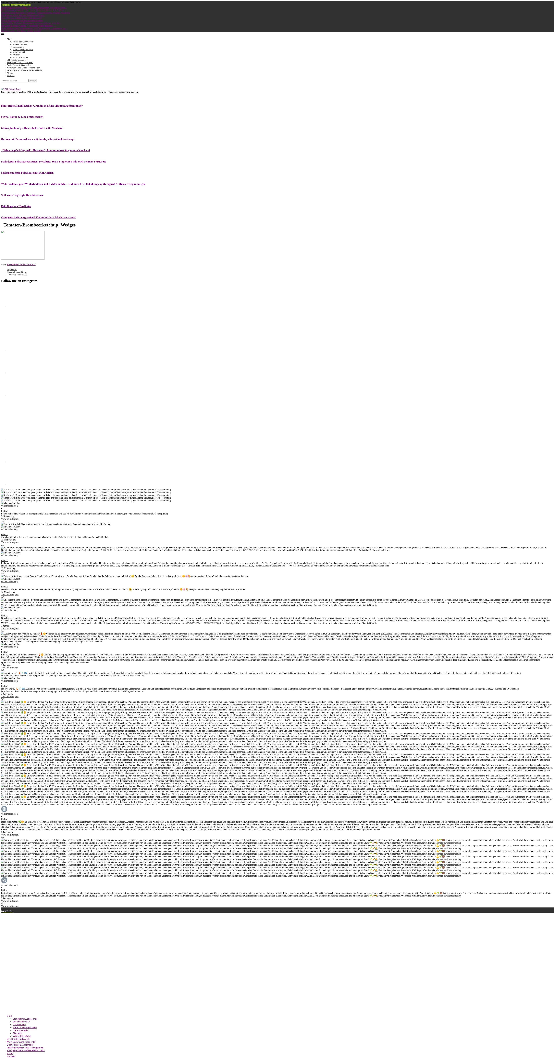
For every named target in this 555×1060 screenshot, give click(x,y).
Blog (9, 39)
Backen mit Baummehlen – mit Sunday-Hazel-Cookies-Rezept (37, 139)
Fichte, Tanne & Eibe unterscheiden (22, 116)
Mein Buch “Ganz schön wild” (20, 62)
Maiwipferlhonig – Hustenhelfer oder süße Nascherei (32, 128)
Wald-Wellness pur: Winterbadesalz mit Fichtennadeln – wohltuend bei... (34, 28)
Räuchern (17, 55)
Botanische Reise (20, 44)
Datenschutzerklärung (17, 272)
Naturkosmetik (19, 52)
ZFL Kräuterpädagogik (17, 60)
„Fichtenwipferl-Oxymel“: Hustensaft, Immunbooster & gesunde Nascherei (35, 13)
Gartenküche (18, 47)
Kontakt (10, 75)
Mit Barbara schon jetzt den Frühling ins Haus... (23, 15)
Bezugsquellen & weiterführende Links (24, 70)
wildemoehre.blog (9, 506)
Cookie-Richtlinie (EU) (17, 274)
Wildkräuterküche (20, 57)
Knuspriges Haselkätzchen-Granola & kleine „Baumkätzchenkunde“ (42, 105)
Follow (4, 511)
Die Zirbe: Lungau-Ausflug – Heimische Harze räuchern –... (28, 26)
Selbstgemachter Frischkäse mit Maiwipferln (27, 172)
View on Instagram (9, 519)
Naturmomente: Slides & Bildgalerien (23, 67)
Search (33, 81)
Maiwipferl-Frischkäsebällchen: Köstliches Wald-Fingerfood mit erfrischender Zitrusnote (53, 161)
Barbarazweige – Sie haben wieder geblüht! (21, 31)
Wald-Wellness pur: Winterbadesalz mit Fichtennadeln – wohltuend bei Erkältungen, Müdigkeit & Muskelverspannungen (73, 183)
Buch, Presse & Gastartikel (19, 65)
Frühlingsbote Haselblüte (16, 206)
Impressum (12, 269)
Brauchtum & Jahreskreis (23, 42)
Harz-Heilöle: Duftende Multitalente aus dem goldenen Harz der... (31, 23)
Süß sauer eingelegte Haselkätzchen (22, 195)
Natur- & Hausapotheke (23, 49)
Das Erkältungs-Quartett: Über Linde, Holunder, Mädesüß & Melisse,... (33, 10)
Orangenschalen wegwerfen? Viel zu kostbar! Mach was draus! (38, 217)
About (10, 73)
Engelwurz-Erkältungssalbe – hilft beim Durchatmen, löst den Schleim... (34, 7)
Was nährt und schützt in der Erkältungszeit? (21, 18)
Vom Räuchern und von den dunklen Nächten (22, 20)
